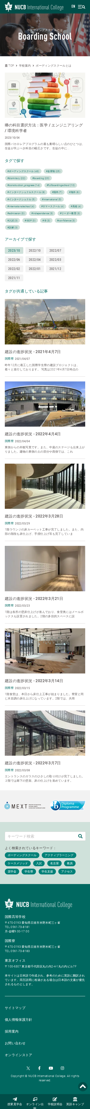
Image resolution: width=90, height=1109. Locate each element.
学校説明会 (55, 1104)
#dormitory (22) (16, 178)
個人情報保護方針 (18, 1020)
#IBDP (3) (30, 220)
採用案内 (11, 1031)
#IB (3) (46, 220)
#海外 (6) (74, 192)
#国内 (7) (57, 192)
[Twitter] (28, 1068)
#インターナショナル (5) (21, 199)
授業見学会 (14, 1104)
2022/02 (14, 269)
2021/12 (55, 269)
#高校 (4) (76, 206)
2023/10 (14, 250)
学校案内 (25, 65)
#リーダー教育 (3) (70, 213)
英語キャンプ (75, 1104)
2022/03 (55, 260)
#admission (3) (15, 213)
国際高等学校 (15, 917)
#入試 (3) (12, 220)
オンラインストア (18, 1055)
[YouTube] (51, 1068)
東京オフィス (15, 960)
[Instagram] (62, 1068)
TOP (11, 65)
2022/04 (35, 260)
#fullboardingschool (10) (61, 185)
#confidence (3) (66, 220)
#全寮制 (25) (53, 171)
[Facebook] (39, 1068)
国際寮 (10, 941)
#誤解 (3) (12, 227)
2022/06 (14, 260)
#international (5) (51, 199)
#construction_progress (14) (23, 185)
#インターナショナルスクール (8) (26, 192)
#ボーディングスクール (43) (23, 171)
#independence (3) (42, 213)
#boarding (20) (40, 178)
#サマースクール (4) (52, 206)
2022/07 (55, 250)
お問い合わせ (15, 1043)
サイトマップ (15, 1008)
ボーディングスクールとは (53, 65)
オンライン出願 (35, 1106)
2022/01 (35, 269)
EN (73, 7)
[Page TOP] (83, 1087)
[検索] (80, 836)
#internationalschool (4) (20, 206)
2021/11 (14, 278)
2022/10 (35, 250)
